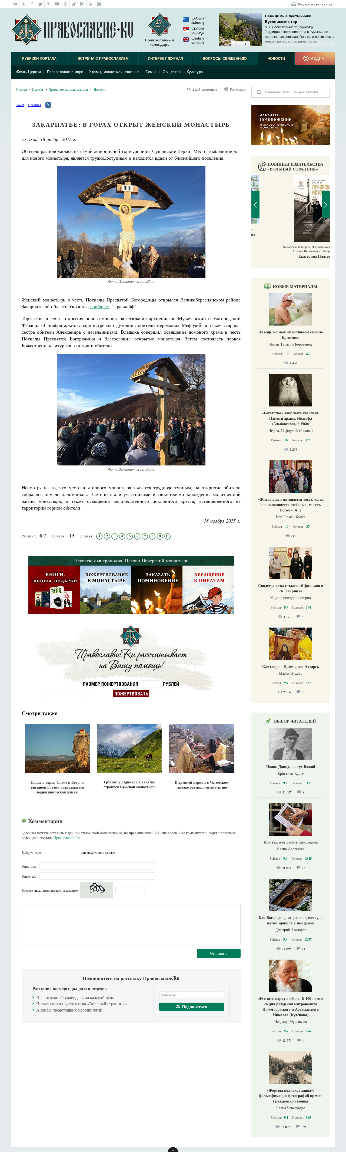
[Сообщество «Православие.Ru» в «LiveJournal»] (49, 4)
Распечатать (238, 89)
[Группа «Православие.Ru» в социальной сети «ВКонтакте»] (15, 4)
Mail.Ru (76, 852)
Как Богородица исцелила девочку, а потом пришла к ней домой (290, 920)
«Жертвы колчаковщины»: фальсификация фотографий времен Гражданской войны (290, 1095)
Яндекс (66, 852)
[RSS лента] (90, 4)
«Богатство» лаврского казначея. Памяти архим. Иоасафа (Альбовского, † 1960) (290, 418)
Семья (151, 72)
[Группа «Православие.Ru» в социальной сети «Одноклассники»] (23, 4)
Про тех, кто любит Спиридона (291, 842)
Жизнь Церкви (28, 72)
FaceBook (46, 852)
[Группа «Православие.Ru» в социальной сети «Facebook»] (32, 4)
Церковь (38, 89)
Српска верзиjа (197, 30)
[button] (236, 44)
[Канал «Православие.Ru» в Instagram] (82, 4)
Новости (276, 59)
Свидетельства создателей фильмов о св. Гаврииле (290, 588)
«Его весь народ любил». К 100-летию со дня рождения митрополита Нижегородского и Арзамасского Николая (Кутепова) (290, 1007)
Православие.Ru (67, 837)
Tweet (20, 105)
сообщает (100, 306)
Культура (195, 72)
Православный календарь (159, 42)
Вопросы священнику (225, 59)
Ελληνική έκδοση (199, 20)
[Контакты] (99, 4)
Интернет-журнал (165, 59)
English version (197, 40)
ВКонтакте (56, 852)
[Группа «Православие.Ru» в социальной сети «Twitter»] (40, 4)
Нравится (34, 105)
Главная (21, 89)
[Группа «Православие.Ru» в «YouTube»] (57, 4)
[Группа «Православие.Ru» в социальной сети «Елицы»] (65, 4)
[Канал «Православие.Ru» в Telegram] (74, 4)
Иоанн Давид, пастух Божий (290, 766)
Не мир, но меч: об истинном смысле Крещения (290, 334)
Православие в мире (65, 72)
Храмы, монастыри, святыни (114, 72)
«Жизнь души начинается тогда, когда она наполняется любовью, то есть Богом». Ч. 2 (291, 504)
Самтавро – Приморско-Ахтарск (290, 666)
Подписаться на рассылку (315, 4)
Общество (172, 72)
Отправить (218, 953)
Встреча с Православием (103, 59)
